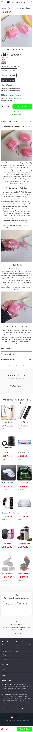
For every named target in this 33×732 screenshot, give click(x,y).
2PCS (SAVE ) (5, 88)
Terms (17, 720)
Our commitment (7, 694)
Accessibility (27, 720)
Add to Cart (24, 729)
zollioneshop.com (7, 684)
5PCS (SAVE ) (5, 90)
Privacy (21, 720)
